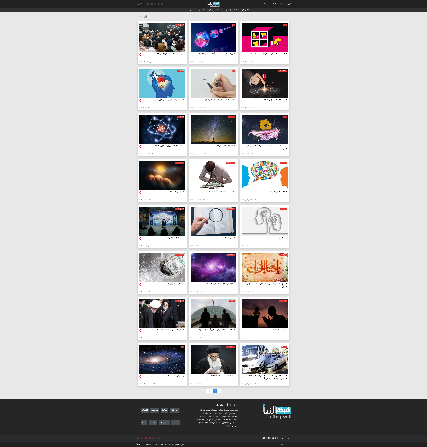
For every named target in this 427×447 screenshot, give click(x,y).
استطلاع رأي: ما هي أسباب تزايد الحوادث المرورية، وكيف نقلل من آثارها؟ (268, 377)
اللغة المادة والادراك (278, 192)
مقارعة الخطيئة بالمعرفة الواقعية (169, 54)
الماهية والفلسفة (177, 192)
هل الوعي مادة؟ (280, 238)
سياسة (236, 10)
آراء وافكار (245, 10)
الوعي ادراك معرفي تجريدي (171, 100)
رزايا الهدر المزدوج (176, 284)
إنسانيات (210, 10)
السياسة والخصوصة (286, 444)
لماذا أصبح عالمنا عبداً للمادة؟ (222, 192)
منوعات (190, 10)
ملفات (182, 10)
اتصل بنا (267, 3)
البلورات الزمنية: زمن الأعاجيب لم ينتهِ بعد (217, 54)
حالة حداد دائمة (280, 330)
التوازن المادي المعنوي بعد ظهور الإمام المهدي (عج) (266, 285)
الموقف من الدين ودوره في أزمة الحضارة (217, 330)
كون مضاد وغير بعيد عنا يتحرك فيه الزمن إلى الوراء (266, 147)
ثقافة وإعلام (200, 10)
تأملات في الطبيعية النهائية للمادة (220, 284)
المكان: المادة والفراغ (226, 146)
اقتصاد (218, 10)
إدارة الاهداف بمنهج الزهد (275, 100)
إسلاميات (228, 10)
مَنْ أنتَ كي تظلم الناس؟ (173, 238)
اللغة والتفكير (229, 238)
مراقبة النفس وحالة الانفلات (223, 376)
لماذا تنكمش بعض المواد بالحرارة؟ (220, 100)
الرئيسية (288, 3)
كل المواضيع (277, 3)
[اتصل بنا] (162, 4)
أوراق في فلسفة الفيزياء (173, 376)
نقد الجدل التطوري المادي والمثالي (168, 146)
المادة (143, 17)
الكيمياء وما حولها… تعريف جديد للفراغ (269, 54)
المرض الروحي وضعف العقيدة (170, 330)
